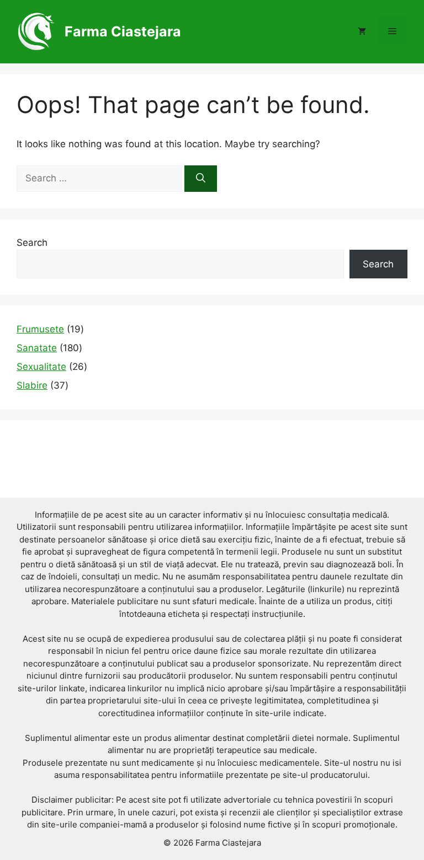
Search (32, 242)
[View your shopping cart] (362, 31)
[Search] (200, 178)
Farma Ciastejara (123, 31)
